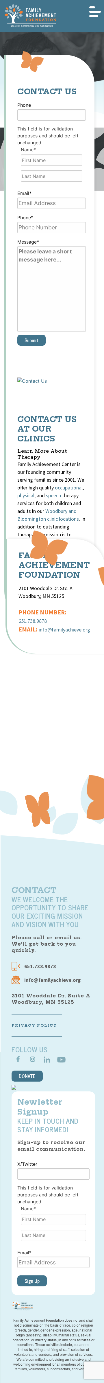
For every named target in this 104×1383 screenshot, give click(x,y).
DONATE (27, 1076)
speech (53, 495)
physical (25, 495)
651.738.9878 (32, 621)
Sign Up (32, 1281)
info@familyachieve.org (64, 629)
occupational (69, 487)
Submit (31, 340)
